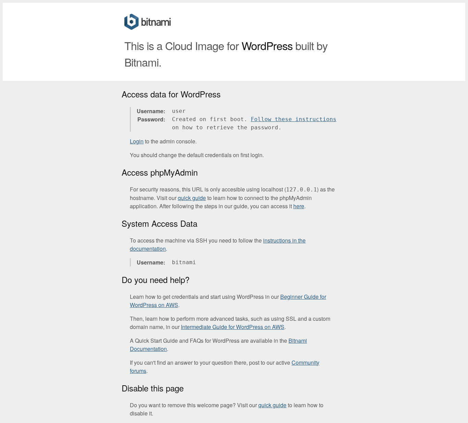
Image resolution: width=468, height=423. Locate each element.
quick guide (192, 198)
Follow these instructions (293, 119)
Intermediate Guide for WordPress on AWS (232, 327)
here (298, 206)
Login (137, 141)
